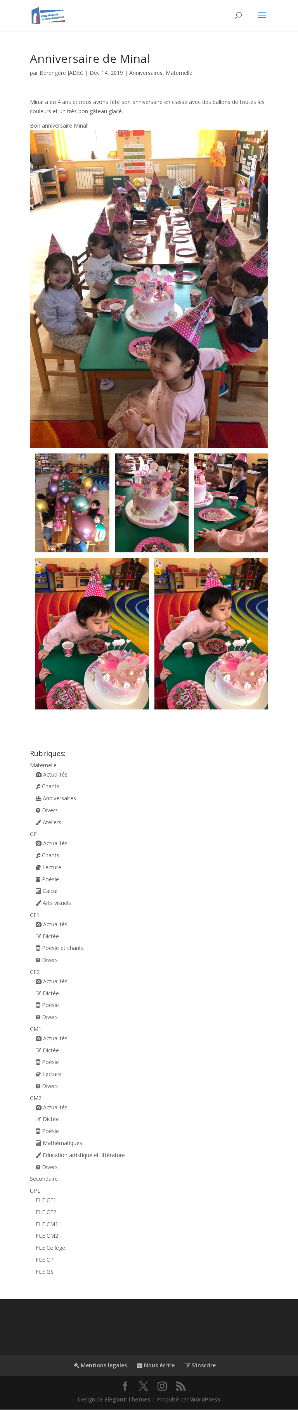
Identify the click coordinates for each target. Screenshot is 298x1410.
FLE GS (45, 1271)
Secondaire (44, 1178)
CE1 (35, 915)
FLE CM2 (47, 1235)
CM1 (36, 1029)
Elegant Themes (127, 1399)
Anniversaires (146, 72)
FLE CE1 (46, 1200)
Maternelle (179, 72)
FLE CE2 (46, 1212)
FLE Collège (50, 1247)
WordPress (205, 1399)
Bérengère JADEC (61, 72)
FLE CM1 (47, 1224)
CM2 (36, 1098)
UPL (35, 1190)
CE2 (35, 972)
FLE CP (45, 1259)
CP (33, 833)
